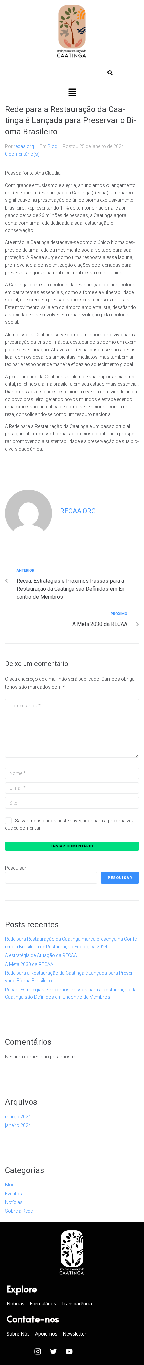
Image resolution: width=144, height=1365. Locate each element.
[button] (72, 92)
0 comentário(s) (22, 154)
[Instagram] (37, 1351)
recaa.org (24, 146)
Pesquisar (15, 868)
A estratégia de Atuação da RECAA (41, 955)
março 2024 (18, 1116)
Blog (52, 146)
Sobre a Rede (19, 1211)
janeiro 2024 (18, 1125)
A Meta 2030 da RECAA (29, 964)
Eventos (13, 1193)
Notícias (14, 1202)
